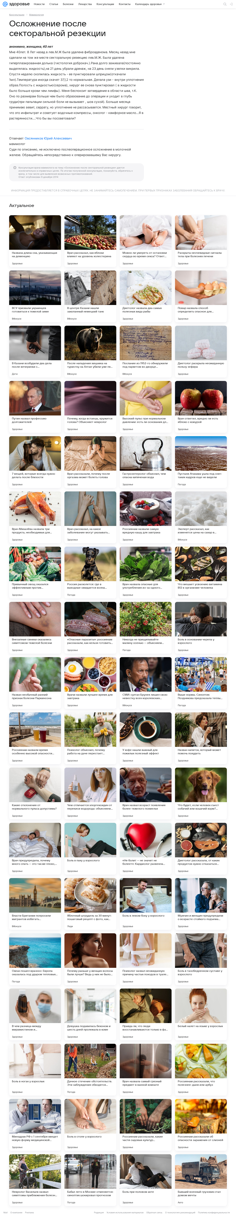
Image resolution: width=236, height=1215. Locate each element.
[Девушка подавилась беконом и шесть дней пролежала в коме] (90, 1014)
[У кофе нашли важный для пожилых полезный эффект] (146, 738)
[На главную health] (19, 4)
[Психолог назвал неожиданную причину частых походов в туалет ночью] (146, 959)
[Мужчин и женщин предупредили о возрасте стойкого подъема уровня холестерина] (201, 904)
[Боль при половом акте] (146, 1180)
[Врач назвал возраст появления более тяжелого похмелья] (146, 793)
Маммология (36, 14)
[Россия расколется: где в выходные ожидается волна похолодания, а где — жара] (90, 572)
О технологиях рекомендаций (180, 1212)
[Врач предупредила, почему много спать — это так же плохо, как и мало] (35, 849)
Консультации (16, 14)
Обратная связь (154, 1212)
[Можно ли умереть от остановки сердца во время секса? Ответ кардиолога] (146, 241)
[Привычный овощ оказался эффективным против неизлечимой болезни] (35, 572)
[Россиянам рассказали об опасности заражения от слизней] (201, 1125)
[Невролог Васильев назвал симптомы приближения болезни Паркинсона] (35, 1180)
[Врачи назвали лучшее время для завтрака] (90, 683)
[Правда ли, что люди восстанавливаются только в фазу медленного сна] (146, 1014)
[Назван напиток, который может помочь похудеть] (201, 738)
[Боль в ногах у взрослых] (35, 1070)
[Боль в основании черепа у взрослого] (201, 628)
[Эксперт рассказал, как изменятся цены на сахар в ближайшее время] (201, 517)
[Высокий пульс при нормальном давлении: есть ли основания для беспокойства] (146, 407)
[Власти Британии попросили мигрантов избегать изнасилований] (35, 904)
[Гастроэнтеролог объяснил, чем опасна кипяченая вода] (146, 462)
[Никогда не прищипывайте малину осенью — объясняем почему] (146, 628)
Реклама (29, 1212)
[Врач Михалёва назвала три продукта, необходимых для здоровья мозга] (35, 517)
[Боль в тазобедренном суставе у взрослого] (201, 959)
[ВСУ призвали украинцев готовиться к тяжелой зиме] (35, 296)
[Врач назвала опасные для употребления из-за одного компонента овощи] (146, 572)
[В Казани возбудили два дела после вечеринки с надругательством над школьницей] (35, 351)
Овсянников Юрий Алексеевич (48, 138)
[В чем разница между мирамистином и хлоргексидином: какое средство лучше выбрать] (35, 1014)
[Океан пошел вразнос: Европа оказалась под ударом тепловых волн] (35, 959)
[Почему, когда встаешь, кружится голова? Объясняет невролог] (90, 407)
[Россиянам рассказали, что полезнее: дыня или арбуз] (201, 1070)
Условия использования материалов (125, 1212)
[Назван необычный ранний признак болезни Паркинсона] (35, 683)
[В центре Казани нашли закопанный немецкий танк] (90, 296)
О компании (16, 1212)
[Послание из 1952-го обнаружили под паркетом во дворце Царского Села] (146, 351)
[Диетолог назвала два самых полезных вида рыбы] (146, 296)
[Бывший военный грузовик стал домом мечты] (201, 1180)
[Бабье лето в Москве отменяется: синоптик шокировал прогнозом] (90, 1180)
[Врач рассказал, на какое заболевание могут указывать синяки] (90, 517)
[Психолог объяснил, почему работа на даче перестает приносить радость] (90, 738)
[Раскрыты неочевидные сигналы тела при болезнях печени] (201, 241)
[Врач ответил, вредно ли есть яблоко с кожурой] (201, 407)
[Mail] (5, 4)
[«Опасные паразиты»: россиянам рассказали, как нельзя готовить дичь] (90, 628)
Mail (5, 1212)
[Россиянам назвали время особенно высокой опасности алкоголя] (35, 738)
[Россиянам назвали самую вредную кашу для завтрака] (146, 517)
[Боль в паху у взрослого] (90, 849)
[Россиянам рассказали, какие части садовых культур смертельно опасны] (146, 1125)
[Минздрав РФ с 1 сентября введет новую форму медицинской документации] (35, 1125)
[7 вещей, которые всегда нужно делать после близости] (35, 462)
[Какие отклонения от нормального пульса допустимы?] (35, 793)
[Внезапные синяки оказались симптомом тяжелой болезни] (35, 628)
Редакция (99, 1212)
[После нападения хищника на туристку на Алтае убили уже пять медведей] (90, 351)
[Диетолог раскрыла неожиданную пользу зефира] (201, 351)
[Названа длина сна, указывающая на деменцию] (35, 241)
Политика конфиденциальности (214, 1212)
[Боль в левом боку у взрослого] (146, 904)
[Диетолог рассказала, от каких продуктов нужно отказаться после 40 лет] (201, 849)
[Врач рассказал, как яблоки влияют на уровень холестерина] (90, 241)
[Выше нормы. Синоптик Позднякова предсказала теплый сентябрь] (201, 683)
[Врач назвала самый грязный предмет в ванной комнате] (146, 1070)
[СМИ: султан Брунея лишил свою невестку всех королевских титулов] (146, 683)
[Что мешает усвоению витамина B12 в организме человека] (201, 572)
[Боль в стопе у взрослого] (90, 1125)
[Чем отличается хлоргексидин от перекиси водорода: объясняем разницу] (90, 793)
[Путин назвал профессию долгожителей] (35, 407)
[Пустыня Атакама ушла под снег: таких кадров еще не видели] (201, 462)
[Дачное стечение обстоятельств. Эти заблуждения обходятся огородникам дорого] (90, 1070)
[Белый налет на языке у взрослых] (201, 1014)
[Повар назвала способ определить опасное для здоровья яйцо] (201, 296)
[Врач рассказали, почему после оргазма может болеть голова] (90, 462)
